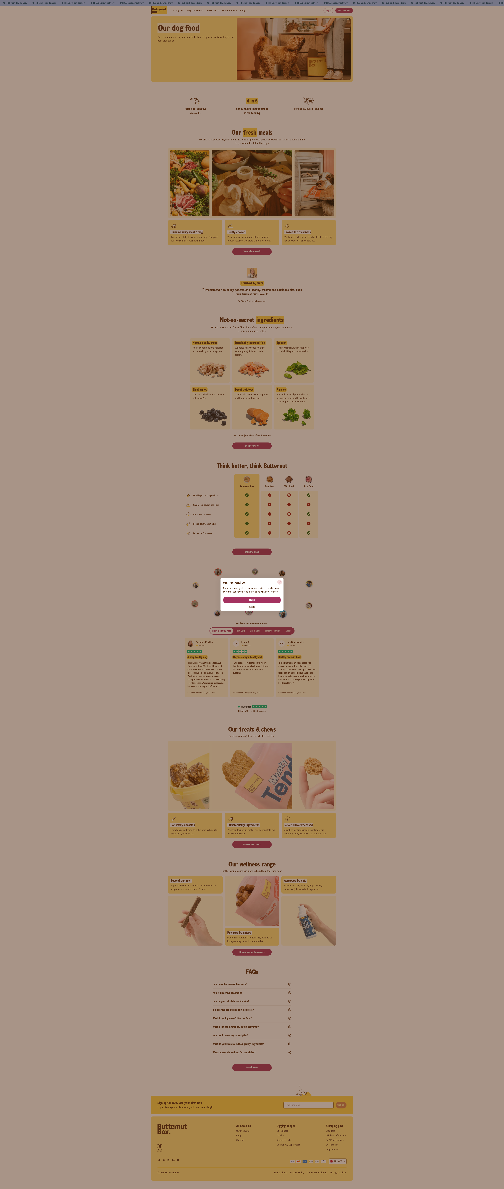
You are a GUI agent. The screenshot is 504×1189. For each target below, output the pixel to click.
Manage (252, 606)
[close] (279, 582)
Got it (252, 600)
